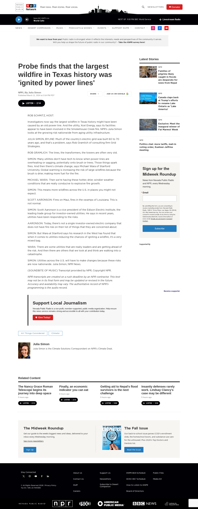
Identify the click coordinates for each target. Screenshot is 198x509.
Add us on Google (116, 94)
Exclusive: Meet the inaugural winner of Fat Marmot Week (169, 126)
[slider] (31, 19)
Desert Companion (39, 28)
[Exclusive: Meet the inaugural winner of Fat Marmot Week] (148, 124)
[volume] (27, 20)
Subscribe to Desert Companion (109, 485)
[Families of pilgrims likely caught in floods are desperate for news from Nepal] (148, 72)
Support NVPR (120, 28)
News (18, 28)
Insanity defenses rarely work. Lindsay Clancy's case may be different (158, 390)
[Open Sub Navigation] (24, 28)
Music (59, 28)
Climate (55, 333)
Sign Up (30, 449)
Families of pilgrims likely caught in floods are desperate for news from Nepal (168, 76)
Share (93, 94)
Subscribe (159, 228)
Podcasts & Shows (80, 28)
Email (145, 192)
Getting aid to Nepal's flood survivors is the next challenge (119, 390)
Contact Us (78, 479)
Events (102, 28)
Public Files (158, 473)
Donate (175, 7)
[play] (19, 19)
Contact (140, 28)
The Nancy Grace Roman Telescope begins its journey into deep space (35, 390)
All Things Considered (32, 333)
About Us (77, 473)
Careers (76, 491)
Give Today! (44, 317)
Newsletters (156, 7)
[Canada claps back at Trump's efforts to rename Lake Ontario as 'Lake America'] (148, 98)
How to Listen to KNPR (137, 485)
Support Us (105, 473)
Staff (75, 485)
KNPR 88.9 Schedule (135, 473)
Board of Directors (135, 491)
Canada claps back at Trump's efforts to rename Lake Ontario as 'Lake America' (168, 103)
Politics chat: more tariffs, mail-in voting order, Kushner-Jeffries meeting (157, 147)
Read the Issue (134, 449)
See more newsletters (34, 441)
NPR (160, 67)
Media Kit (157, 479)
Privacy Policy (50, 485)
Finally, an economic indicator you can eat (73, 388)
